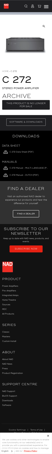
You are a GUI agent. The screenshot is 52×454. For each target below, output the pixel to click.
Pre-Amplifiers (9, 291)
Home (5, 71)
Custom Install (9, 341)
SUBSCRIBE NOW (26, 248)
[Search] (25, 6)
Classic (5, 332)
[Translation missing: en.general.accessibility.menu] (46, 6)
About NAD (7, 359)
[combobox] (7, 451)
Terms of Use (36, 430)
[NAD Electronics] (6, 6)
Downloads (7, 400)
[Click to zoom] (44, 26)
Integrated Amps (10, 295)
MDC (4, 309)
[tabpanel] (26, 156)
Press (5, 368)
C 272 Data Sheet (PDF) (22, 152)
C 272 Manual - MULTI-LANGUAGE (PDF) (29, 168)
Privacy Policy (30, 451)
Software (6, 405)
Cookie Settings (17, 430)
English (5, 451)
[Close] (48, 436)
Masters (6, 336)
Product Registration (12, 373)
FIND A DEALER (26, 214)
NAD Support (8, 391)
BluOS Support (9, 396)
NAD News (7, 364)
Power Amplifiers (10, 286)
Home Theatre (9, 300)
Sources (6, 304)
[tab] (26, 122)
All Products (8, 314)
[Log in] (31, 6)
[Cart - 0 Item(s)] (39, 6)
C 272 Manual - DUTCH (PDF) (24, 175)
